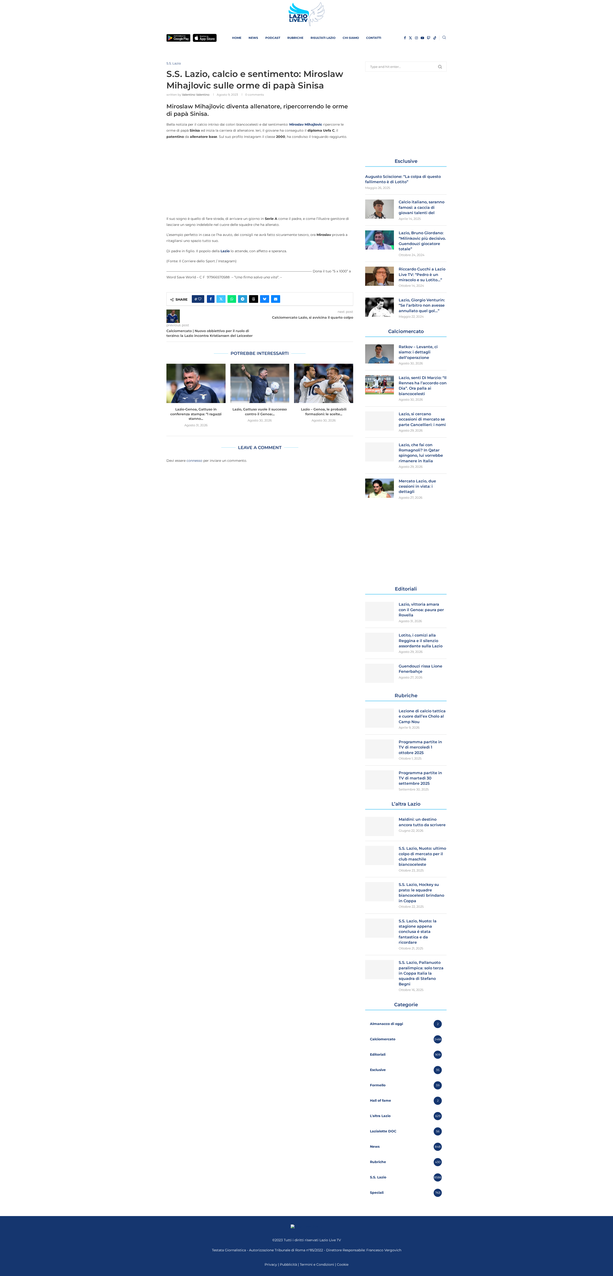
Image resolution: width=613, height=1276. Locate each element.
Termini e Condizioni (317, 1264)
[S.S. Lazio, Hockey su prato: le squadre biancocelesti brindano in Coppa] (379, 891)
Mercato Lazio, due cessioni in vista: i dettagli (417, 486)
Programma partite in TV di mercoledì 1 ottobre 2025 (420, 747)
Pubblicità (288, 1264)
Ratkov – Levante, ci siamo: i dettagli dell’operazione (418, 352)
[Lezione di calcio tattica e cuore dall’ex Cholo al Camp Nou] (379, 718)
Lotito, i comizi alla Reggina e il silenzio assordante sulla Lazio (421, 640)
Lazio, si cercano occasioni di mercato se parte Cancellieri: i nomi (422, 419)
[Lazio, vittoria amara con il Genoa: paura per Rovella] (379, 611)
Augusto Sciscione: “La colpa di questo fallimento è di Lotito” (403, 179)
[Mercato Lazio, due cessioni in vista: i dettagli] (379, 488)
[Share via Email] (275, 299)
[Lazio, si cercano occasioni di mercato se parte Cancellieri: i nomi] (379, 421)
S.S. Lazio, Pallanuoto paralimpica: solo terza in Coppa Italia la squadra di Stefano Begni (421, 973)
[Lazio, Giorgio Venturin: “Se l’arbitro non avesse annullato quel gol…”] (379, 307)
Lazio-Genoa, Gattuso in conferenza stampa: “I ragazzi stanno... (195, 414)
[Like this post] (199, 299)
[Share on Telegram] (242, 299)
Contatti (373, 38)
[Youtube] (422, 38)
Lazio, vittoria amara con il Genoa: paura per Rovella (421, 609)
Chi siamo (351, 38)
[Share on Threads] (253, 299)
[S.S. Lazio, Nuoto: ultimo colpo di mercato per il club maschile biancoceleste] (379, 855)
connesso (194, 460)
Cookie (342, 1264)
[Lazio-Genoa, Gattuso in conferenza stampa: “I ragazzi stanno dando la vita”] (196, 383)
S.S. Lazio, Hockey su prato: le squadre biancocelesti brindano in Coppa (421, 892)
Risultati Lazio (323, 38)
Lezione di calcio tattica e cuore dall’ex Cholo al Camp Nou (422, 716)
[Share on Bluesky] (264, 299)
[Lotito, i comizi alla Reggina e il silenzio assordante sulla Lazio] (379, 642)
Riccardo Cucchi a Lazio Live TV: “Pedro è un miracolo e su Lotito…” (422, 274)
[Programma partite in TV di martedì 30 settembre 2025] (379, 780)
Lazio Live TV (330, 1240)
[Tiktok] (435, 38)
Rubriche (295, 38)
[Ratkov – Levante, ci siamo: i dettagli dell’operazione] (379, 353)
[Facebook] (405, 38)
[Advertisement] (259, 177)
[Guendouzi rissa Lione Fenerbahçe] (379, 673)
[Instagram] (416, 38)
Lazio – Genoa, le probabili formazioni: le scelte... (323, 411)
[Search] (444, 38)
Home (236, 38)
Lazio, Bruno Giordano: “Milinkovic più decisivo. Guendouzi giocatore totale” (422, 241)
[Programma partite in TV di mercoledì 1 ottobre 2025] (379, 749)
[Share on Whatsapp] (231, 299)
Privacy (271, 1264)
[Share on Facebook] (211, 299)
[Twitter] (410, 38)
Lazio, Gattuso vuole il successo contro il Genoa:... (260, 411)
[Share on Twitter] (221, 299)
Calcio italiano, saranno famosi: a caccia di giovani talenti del (421, 207)
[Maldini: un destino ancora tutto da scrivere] (379, 826)
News (253, 38)
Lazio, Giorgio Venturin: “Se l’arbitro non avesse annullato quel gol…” (422, 305)
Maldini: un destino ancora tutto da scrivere (422, 822)
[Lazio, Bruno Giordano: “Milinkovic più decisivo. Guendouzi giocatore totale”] (379, 240)
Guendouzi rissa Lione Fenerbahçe (420, 669)
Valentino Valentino (196, 94)
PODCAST (272, 38)
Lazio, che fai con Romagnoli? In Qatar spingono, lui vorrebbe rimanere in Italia (421, 453)
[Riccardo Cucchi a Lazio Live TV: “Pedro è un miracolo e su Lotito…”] (379, 276)
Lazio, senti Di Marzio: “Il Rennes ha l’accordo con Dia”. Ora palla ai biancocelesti (423, 385)
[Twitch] (429, 38)
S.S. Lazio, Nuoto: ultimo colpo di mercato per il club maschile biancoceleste (422, 856)
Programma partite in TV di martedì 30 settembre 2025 (420, 778)
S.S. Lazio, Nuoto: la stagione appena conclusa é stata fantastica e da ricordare (418, 932)
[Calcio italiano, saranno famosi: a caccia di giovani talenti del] (379, 209)
